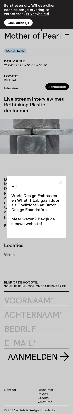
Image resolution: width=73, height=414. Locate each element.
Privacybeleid (37, 13)
